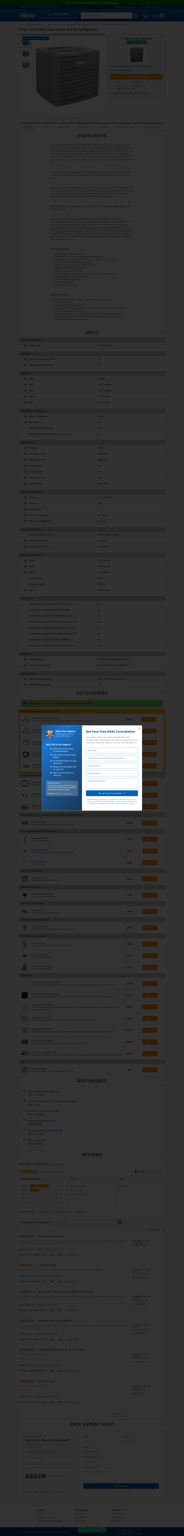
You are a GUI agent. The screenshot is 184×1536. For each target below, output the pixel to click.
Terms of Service (125, 803)
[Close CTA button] (139, 728)
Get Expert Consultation (112, 793)
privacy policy (114, 799)
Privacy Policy (110, 803)
